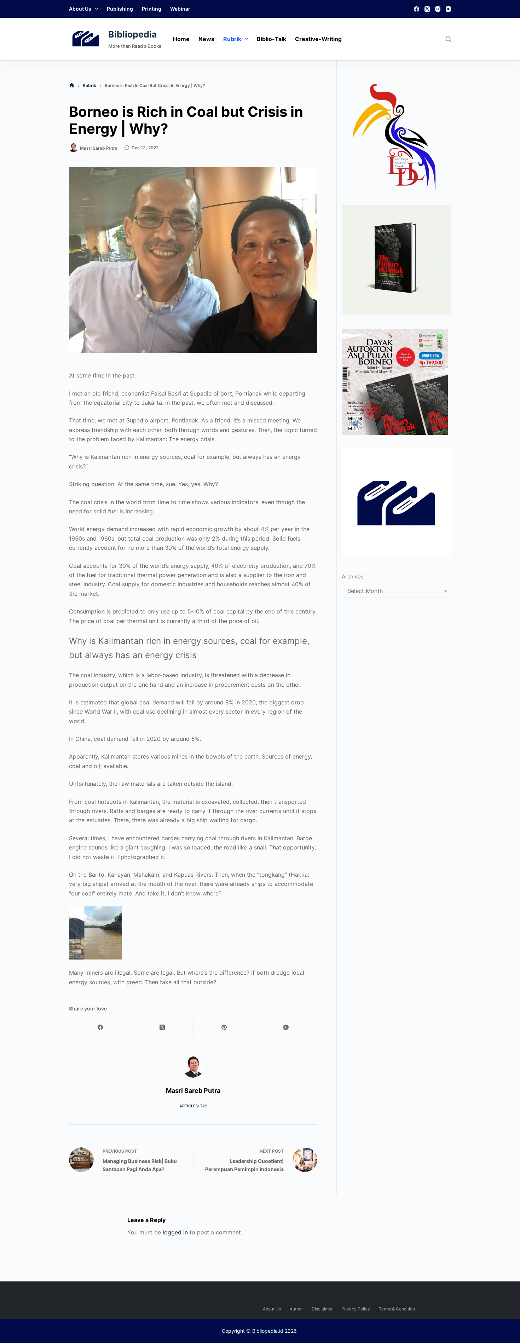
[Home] (71, 85)
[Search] (448, 39)
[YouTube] (448, 9)
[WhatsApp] (286, 1027)
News (206, 38)
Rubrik (232, 38)
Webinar (180, 9)
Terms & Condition (397, 1309)
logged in (175, 1232)
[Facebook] (416, 9)
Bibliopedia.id (267, 1331)
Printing (151, 9)
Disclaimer (322, 1309)
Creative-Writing (318, 38)
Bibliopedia (132, 34)
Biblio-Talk (271, 38)
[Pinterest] (224, 1027)
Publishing (120, 9)
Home (181, 38)
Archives (353, 576)
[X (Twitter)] (427, 9)
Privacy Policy (355, 1309)
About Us (80, 9)
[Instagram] (437, 9)
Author (296, 1309)
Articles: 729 (193, 1105)
